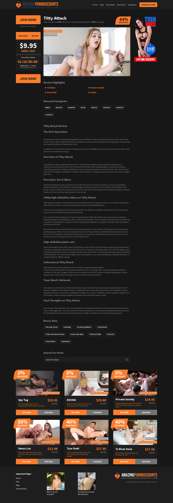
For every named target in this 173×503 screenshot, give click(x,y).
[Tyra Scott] (86, 432)
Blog (102, 5)
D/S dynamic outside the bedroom (86, 493)
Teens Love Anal (76, 334)
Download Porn (148, 5)
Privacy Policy (21, 488)
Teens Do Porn (95, 334)
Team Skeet (72, 288)
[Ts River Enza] (135, 432)
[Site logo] (37, 5)
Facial (83, 107)
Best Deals (121, 5)
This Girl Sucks (51, 327)
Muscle (94, 107)
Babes (47, 107)
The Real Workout (84, 327)
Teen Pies (110, 334)
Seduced (106, 107)
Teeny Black (102, 327)
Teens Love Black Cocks (54, 334)
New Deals (110, 5)
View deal (48, 412)
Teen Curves (50, 341)
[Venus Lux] (38, 432)
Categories (132, 5)
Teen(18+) (49, 115)
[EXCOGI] (86, 383)
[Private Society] (135, 383)
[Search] (127, 359)
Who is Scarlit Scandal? (52, 493)
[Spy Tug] (38, 383)
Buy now (27, 412)
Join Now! (28, 20)
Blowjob (71, 107)
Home (95, 5)
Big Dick (59, 107)
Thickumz (67, 327)
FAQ (17, 481)
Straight (119, 107)
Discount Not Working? (28, 26)
